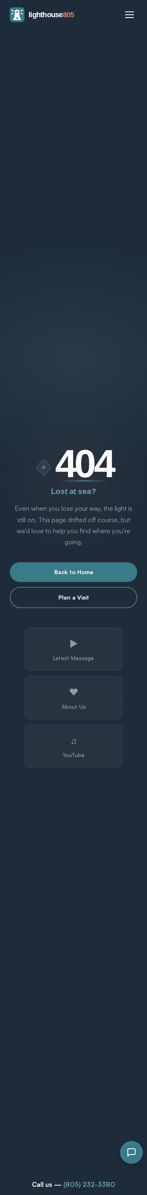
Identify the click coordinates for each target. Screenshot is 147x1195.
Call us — (73, 1184)
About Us (74, 698)
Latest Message (73, 649)
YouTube (73, 746)
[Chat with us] (131, 1152)
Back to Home (73, 571)
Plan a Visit (73, 597)
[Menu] (129, 14)
